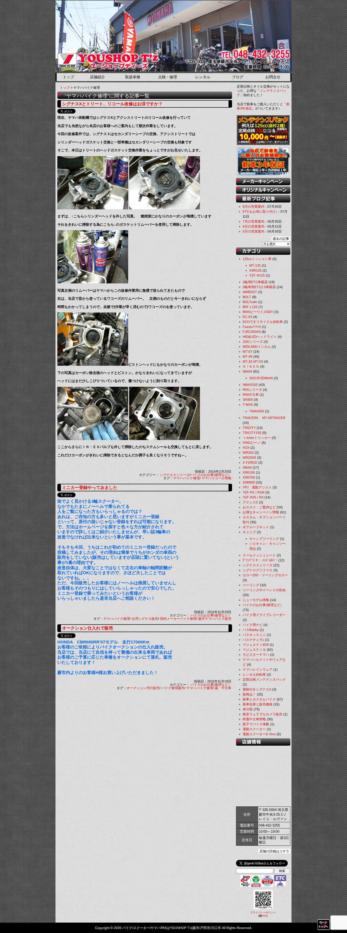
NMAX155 (250, 385)
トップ (68, 77)
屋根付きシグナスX (257, 689)
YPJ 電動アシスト (257, 487)
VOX (246, 447)
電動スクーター (254, 729)
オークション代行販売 (143, 688)
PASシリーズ (252, 390)
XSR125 (255, 270)
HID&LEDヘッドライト (260, 337)
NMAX (247, 371)
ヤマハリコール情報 (216, 478)
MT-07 (247, 351)
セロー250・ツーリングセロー (265, 575)
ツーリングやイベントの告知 (264, 590)
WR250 (248, 452)
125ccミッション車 (257, 259)
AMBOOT (250, 292)
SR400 (248, 399)
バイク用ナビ (252, 625)
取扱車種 (132, 77)
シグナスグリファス (257, 570)
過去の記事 (281, 239)
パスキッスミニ (254, 635)
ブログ (237, 77)
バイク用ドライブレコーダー (264, 615)
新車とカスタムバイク (259, 699)
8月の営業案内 (253, 206)
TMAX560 (256, 411)
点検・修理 (167, 77)
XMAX (247, 467)
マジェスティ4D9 (256, 645)
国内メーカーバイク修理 (178, 619)
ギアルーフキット (256, 527)
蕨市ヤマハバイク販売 (214, 619)
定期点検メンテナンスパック (264, 679)
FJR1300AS (252, 332)
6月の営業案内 (253, 226)
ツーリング (251, 585)
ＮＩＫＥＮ (251, 366)
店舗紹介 (97, 77)
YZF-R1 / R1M (253, 492)
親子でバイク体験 (256, 724)
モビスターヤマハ (256, 654)
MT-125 (255, 265)
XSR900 (249, 482)
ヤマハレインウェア (257, 669)
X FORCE (250, 462)
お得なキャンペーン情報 (261, 512)
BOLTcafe (250, 302)
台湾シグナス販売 (145, 619)
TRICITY (249, 428)
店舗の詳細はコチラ (274, 851)
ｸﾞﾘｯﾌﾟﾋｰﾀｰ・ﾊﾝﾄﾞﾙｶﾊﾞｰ (260, 560)
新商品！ (249, 694)
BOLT (247, 297)
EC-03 (247, 317)
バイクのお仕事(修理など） (210, 475)
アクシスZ (250, 502)
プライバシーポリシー (263, 912)
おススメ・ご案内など (259, 507)
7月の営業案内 (253, 221)
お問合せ (272, 77)
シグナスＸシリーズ (175, 475)
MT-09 (247, 356)
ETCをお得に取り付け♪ (260, 211)
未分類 (248, 709)
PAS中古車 (251, 394)
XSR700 (249, 477)
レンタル (202, 77)
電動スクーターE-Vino (259, 734)
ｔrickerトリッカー (257, 438)
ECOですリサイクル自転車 (263, 322)
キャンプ (249, 532)
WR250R (249, 457)
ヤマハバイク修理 (186, 478)
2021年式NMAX (261, 378)
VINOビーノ (252, 442)
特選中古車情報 (254, 719)
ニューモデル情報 (256, 600)
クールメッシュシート (259, 555)
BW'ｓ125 (250, 307)
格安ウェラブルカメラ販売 (262, 714)
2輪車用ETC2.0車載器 (259, 287)
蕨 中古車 (223, 688)
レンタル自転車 (254, 674)
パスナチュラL (253, 640)
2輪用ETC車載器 (255, 282)
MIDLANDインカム (257, 346)
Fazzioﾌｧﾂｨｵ (252, 327)
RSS (265, 915)
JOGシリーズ (253, 341)
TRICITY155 (252, 433)
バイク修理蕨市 (173, 688)
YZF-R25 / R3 (253, 497)
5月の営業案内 (253, 231)
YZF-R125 (257, 275)
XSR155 (249, 472)
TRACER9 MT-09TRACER (264, 418)
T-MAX (248, 404)
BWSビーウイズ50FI (258, 312)
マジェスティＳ (254, 649)
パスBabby (251, 630)
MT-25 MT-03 (253, 361)
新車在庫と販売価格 (257, 704)
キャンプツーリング (264, 539)
